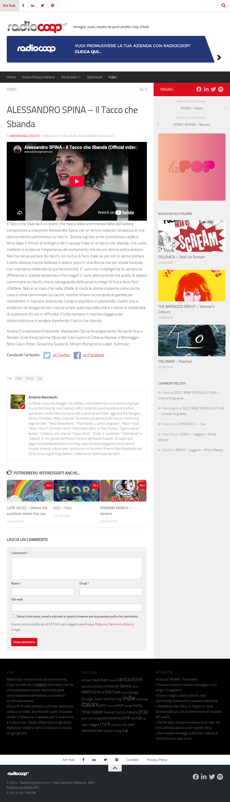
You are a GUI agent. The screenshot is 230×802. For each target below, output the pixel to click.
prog (97, 718)
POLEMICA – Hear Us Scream (181, 257)
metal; (138, 705)
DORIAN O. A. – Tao (191, 424)
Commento (19, 553)
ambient (86, 680)
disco (135, 686)
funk (116, 692)
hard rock (102, 699)
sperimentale (92, 730)
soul (131, 724)
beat (96, 680)
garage (133, 692)
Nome (16, 583)
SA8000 (40, 685)
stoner (108, 731)
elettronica (92, 692)
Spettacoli (94, 77)
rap (139, 717)
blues (104, 679)
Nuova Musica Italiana (38, 77)
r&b (133, 718)
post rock (87, 718)
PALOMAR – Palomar (175, 361)
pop (40, 378)
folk (108, 692)
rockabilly (116, 724)
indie (19, 378)
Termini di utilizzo (119, 624)
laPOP (119, 706)
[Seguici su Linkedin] (206, 89)
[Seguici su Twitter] (213, 89)
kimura (110, 705)
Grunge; (87, 699)
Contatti (132, 760)
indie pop (142, 699)
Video (112, 77)
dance (126, 686)
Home (11, 77)
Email (84, 583)
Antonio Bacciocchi (24, 136)
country (97, 686)
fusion (124, 692)
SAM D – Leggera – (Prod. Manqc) (199, 450)
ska (124, 725)
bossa (112, 680)
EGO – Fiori (62, 508)
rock (105, 723)
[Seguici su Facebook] (199, 89)
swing (117, 730)
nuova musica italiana (121, 712)
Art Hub (9, 5)
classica (86, 686)
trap (125, 730)
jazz (102, 705)
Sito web (17, 599)
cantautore (129, 679)
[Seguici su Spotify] (220, 89)
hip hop (116, 699)
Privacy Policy (94, 624)
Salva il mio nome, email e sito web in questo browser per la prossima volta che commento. (77, 616)
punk (125, 717)
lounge (128, 705)
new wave (92, 712)
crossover (111, 686)
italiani (29, 378)
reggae (94, 724)
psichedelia (110, 717)
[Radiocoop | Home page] (37, 27)
